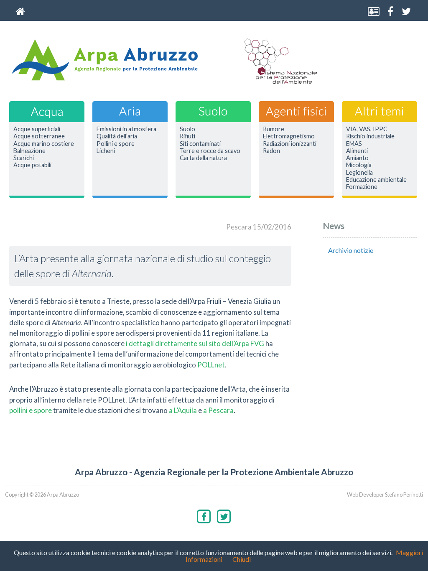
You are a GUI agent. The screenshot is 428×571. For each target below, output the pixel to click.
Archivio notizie (350, 250)
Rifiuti (187, 136)
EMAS (354, 144)
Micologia (359, 165)
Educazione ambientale (376, 180)
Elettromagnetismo (289, 136)
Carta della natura (203, 158)
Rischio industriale (370, 136)
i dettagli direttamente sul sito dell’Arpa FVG (195, 343)
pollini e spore (30, 410)
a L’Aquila (183, 410)
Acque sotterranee (39, 136)
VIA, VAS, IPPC (366, 129)
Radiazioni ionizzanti (289, 144)
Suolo (187, 129)
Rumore (273, 129)
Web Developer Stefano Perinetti (385, 494)
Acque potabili (32, 165)
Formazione (361, 187)
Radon (271, 151)
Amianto (357, 158)
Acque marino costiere (43, 144)
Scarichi (23, 158)
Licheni (106, 151)
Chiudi (241, 559)
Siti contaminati (200, 144)
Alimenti (357, 151)
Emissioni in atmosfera (126, 129)
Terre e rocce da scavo (210, 151)
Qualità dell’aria (117, 136)
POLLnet (211, 364)
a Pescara (218, 410)
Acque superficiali (36, 129)
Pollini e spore (116, 144)
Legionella (359, 173)
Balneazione (29, 151)
